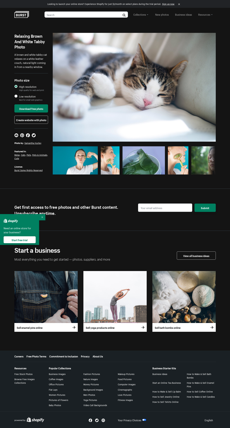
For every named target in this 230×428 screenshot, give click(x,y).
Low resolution (27, 96)
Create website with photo (31, 120)
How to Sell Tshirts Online (165, 401)
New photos (162, 14)
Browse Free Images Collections (24, 380)
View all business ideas (196, 256)
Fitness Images (125, 400)
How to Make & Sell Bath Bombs (199, 375)
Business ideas (183, 14)
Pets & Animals (39, 154)
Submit (205, 208)
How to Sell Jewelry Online (165, 396)
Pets (29, 154)
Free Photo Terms (36, 356)
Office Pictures (56, 384)
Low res (88, 171)
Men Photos (89, 394)
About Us (98, 356)
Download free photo (31, 108)
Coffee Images (56, 379)
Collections (139, 14)
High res (76, 171)
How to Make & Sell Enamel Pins (200, 384)
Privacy (85, 356)
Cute (16, 158)
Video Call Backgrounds (95, 405)
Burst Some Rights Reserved (28, 170)
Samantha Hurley (32, 143)
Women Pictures (57, 394)
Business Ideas (159, 374)
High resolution (27, 86)
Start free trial (20, 240)
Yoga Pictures (90, 400)
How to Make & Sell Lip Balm (166, 391)
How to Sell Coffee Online (200, 391)
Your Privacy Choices (129, 420)
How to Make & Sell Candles (201, 396)
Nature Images (90, 379)
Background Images (93, 389)
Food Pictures (125, 379)
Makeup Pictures (126, 374)
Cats (23, 154)
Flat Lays (53, 389)
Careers (18, 356)
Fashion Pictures (91, 374)
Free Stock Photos (23, 374)
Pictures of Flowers (58, 400)
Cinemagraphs (125, 389)
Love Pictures (124, 394)
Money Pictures (91, 384)
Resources (204, 14)
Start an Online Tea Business (166, 382)
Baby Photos (55, 405)
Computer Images (126, 384)
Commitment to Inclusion (63, 356)
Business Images (57, 374)
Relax (17, 154)
